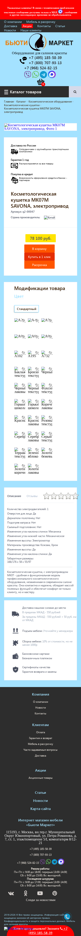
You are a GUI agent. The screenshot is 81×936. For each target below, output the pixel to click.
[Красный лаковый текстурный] (36, 417)
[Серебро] (23, 433)
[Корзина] (40, 81)
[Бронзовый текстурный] (36, 369)
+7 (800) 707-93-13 (40, 854)
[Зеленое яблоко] (36, 449)
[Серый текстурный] (50, 433)
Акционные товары (41, 777)
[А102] (23, 353)
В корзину (39, 249)
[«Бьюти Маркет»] (39, 49)
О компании (13, 22)
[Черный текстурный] (36, 385)
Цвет (19, 296)
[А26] (23, 320)
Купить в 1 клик (39, 257)
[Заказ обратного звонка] (23, 60)
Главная (9, 101)
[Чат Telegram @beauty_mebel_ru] (44, 76)
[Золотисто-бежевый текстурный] (50, 449)
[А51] (50, 320)
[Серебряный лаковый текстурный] (36, 433)
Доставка (10, 26)
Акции (27, 26)
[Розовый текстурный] (50, 417)
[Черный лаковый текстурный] (23, 385)
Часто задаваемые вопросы (40, 749)
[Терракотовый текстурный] (23, 449)
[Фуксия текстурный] (50, 385)
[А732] (50, 353)
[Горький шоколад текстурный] (36, 401)
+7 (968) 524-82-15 (28, 862)
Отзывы (32, 496)
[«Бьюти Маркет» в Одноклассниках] (26, 894)
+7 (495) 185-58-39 (40, 849)
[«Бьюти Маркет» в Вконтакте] (11, 894)
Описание (14, 496)
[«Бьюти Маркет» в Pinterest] (55, 894)
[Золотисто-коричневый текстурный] (23, 466)
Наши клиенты (30, 30)
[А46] (36, 320)
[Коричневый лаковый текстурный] (50, 401)
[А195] (36, 353)
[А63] (36, 336)
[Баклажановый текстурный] (23, 369)
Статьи (60, 26)
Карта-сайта (40, 808)
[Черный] (50, 369)
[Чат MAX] (60, 12)
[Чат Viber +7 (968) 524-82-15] (28, 76)
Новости (10, 30)
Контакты (44, 26)
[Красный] (23, 417)
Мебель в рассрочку (40, 22)
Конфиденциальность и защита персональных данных (34, 921)
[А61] (23, 336)
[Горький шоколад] (23, 401)
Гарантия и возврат (40, 738)
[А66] (50, 336)
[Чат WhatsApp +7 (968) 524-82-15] (36, 76)
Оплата (40, 732)
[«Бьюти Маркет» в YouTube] (40, 894)
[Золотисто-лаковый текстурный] (36, 466)
